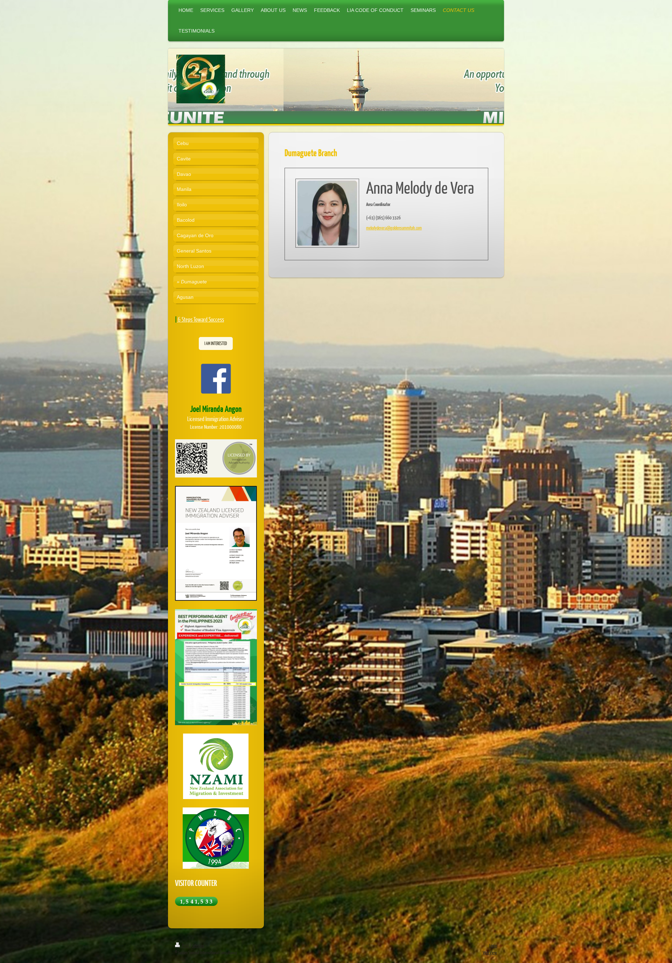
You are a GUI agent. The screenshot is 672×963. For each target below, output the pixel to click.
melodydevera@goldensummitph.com (394, 228)
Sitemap (198, 945)
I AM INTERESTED (215, 343)
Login (493, 945)
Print (185, 945)
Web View (490, 952)
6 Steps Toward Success (201, 319)
